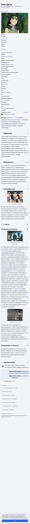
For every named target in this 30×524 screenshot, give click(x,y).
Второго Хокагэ (20, 353)
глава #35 (6, 52)
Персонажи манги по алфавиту (10, 398)
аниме (9, 120)
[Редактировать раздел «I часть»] (27, 224)
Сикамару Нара (18, 150)
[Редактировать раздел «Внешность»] (27, 162)
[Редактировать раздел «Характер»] (27, 133)
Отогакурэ (6, 100)
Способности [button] (9, 189)
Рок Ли (13, 271)
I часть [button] (7, 224)
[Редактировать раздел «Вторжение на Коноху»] (27, 345)
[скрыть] (26, 112)
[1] (7, 11)
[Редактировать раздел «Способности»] (27, 189)
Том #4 (3, 49)
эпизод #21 (7, 56)
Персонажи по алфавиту (8, 409)
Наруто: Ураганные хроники (19, 373)
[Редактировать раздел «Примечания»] (27, 362)
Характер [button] (8, 133)
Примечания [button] (9, 362)
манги (14, 120)
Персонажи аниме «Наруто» (9, 402)
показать (24, 376)
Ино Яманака (16, 289)
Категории (3, 385)
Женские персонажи (7, 391)
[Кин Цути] (14, 23)
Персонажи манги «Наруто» (9, 395)
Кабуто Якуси (21, 253)
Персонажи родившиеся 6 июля (10, 388)
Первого (12, 353)
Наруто (19, 120)
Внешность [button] (9, 162)
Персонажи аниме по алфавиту (10, 406)
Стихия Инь (6, 114)
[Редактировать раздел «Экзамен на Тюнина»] (27, 229)
